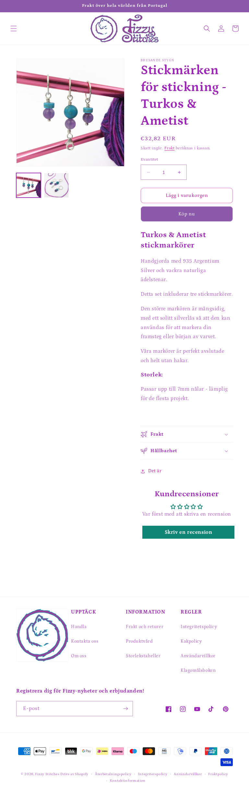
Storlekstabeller (143, 656)
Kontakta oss (84, 641)
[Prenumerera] (125, 708)
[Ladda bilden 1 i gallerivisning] (28, 185)
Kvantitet (149, 159)
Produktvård (139, 641)
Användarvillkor (198, 656)
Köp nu (186, 214)
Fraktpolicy (218, 774)
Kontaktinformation (128, 781)
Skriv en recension (188, 532)
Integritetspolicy (199, 626)
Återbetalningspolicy (113, 774)
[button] (13, 28)
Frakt (169, 148)
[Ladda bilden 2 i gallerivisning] (56, 185)
